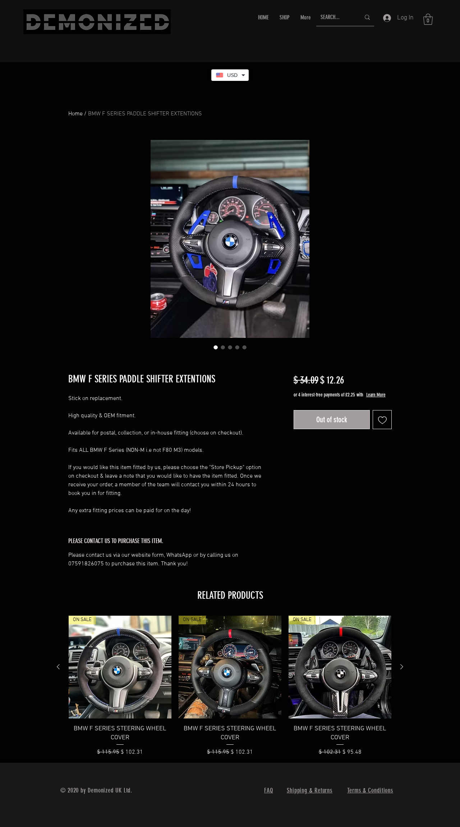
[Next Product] (401, 666)
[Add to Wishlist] (382, 419)
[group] (230, 686)
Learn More (376, 395)
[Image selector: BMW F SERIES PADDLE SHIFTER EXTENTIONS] (215, 347)
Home (75, 114)
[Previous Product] (58, 666)
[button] (428, 19)
